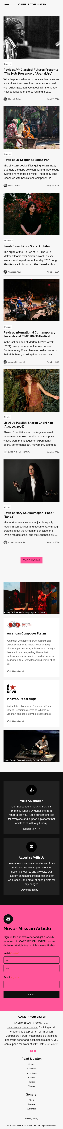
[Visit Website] (31, 647)
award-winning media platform (22, 1027)
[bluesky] (35, 1051)
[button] (7, 4)
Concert (7, 64)
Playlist (7, 417)
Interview (8, 240)
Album (7, 507)
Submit (31, 994)
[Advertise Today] (31, 866)
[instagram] (31, 1051)
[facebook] (28, 1051)
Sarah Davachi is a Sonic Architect (28, 246)
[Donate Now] (31, 807)
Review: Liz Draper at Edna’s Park (27, 160)
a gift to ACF (51, 1044)
